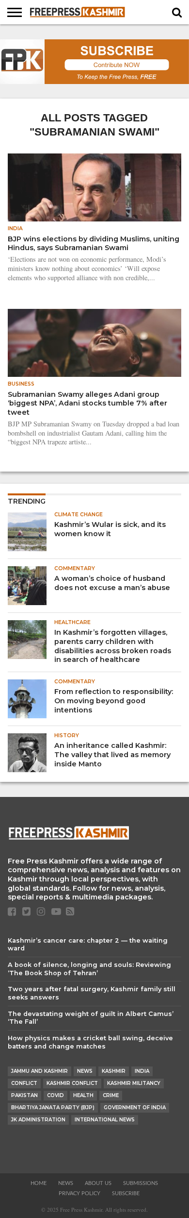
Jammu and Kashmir (39, 1071)
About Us (98, 1183)
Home (39, 1183)
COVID (55, 1095)
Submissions (140, 1183)
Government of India (135, 1107)
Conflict (24, 1083)
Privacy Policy (79, 1193)
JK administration (38, 1119)
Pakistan (24, 1095)
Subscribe (126, 1193)
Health (83, 1095)
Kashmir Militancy (133, 1083)
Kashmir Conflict (72, 1083)
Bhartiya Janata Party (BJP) (52, 1107)
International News (105, 1119)
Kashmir (114, 1071)
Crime (111, 1095)
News (85, 1071)
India (142, 1071)
